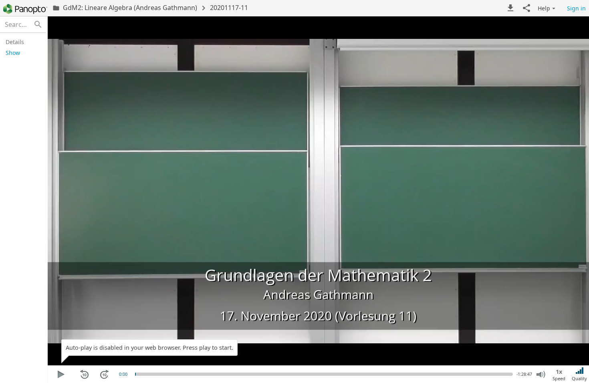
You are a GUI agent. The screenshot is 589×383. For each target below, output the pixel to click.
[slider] (135, 374)
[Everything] (25, 9)
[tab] (22, 41)
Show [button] (13, 52)
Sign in (576, 8)
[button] (510, 8)
